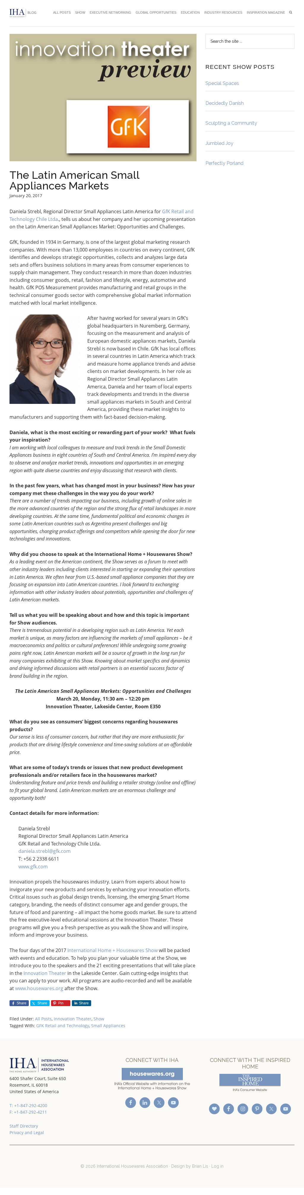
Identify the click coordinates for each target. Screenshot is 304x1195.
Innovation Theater (44, 973)
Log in (217, 1166)
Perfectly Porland (224, 163)
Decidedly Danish (224, 103)
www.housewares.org (39, 988)
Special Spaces (222, 83)
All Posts (43, 1019)
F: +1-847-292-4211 (28, 1112)
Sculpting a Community (231, 123)
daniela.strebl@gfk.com (44, 851)
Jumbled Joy (219, 143)
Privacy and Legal (27, 1132)
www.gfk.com (33, 866)
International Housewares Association (24, 13)
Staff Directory (24, 1126)
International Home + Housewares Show (112, 950)
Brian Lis (200, 1166)
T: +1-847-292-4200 (28, 1105)
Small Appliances (108, 1025)
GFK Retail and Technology (62, 1025)
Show (99, 1019)
